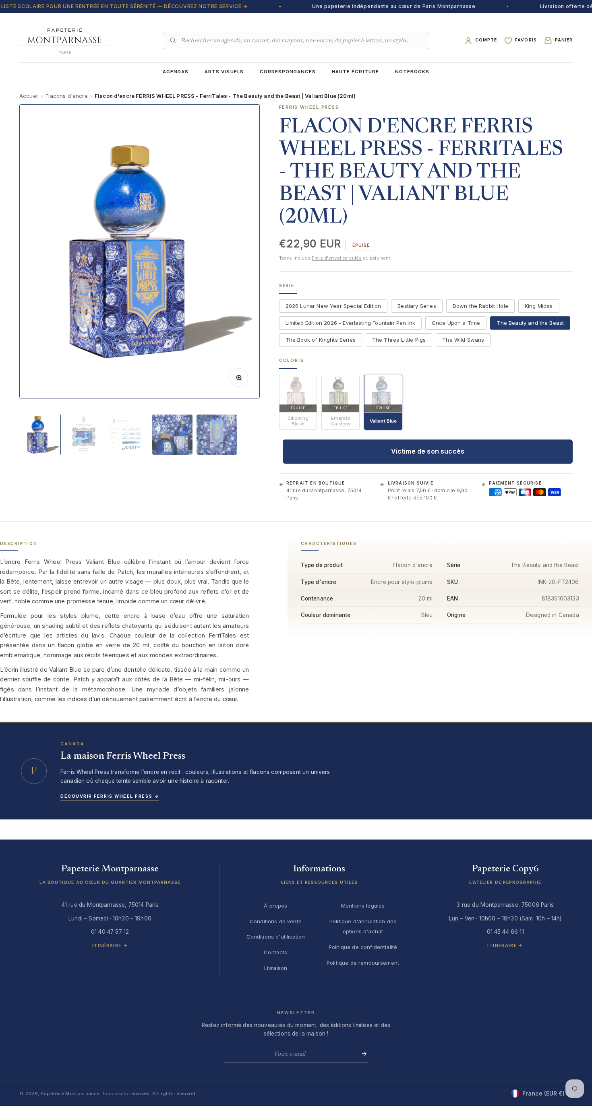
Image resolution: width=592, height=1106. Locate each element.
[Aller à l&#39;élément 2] (84, 435)
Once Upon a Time (456, 323)
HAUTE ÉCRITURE (355, 71)
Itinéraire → (110, 945)
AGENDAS (175, 71)
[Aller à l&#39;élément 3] (128, 435)
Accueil (29, 96)
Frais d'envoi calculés (337, 258)
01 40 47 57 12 (110, 932)
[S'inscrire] (361, 1053)
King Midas (539, 306)
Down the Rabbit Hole (480, 306)
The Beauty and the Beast (530, 323)
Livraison (275, 968)
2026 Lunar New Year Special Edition (333, 306)
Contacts (275, 952)
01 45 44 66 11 (505, 932)
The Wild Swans (463, 340)
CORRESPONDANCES (288, 71)
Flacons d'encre (66, 96)
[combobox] (302, 40)
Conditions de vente (276, 921)
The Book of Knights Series (321, 340)
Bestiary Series (416, 306)
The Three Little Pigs (399, 340)
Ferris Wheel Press (309, 107)
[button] (110, 877)
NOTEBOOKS (412, 71)
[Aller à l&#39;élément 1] (39, 435)
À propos (275, 905)
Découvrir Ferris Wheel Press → (109, 796)
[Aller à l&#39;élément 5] (217, 435)
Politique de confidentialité (363, 947)
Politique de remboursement (363, 962)
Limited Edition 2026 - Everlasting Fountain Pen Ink (350, 323)
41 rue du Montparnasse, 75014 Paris (324, 494)
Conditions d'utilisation (275, 936)
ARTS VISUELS (224, 71)
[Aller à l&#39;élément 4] (172, 435)
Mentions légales (363, 905)
